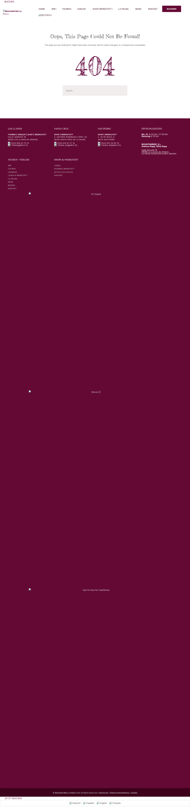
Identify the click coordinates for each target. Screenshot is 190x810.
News (138, 9)
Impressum (103, 793)
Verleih (81, 9)
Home (42, 9)
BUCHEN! (171, 9)
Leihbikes (12, 172)
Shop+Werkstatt (102, 9)
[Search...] (123, 89)
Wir (53, 9)
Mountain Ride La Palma (65, 793)
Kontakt (153, 9)
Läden (57, 165)
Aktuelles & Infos (63, 172)
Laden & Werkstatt (18, 175)
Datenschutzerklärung (119, 793)
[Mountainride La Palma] (12, 12)
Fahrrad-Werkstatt (64, 169)
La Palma (123, 9)
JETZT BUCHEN (13, 798)
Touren (66, 9)
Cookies (134, 793)
